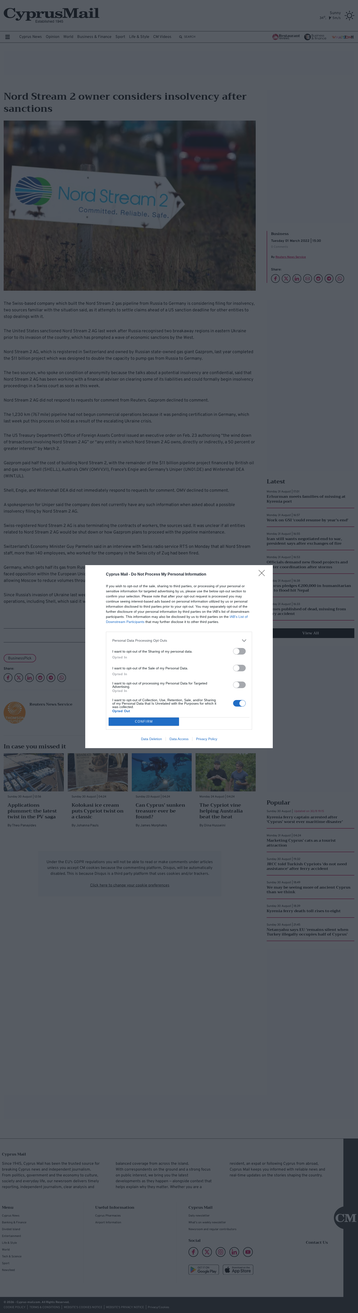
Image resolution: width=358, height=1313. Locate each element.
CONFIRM (144, 721)
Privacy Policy (206, 739)
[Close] (263, 574)
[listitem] (179, 640)
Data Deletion (151, 739)
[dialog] (179, 656)
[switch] (239, 651)
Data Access (179, 739)
